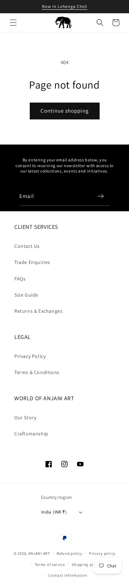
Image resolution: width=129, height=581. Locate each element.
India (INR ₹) (54, 512)
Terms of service (50, 564)
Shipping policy (86, 564)
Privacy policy (102, 553)
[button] (13, 22)
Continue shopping (64, 110)
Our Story (25, 417)
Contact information (67, 575)
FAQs (19, 278)
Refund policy (69, 553)
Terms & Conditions (36, 372)
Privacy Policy (30, 356)
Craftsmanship (31, 433)
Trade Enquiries (32, 262)
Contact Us (27, 246)
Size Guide (26, 295)
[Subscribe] (101, 196)
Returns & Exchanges (38, 311)
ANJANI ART (39, 553)
